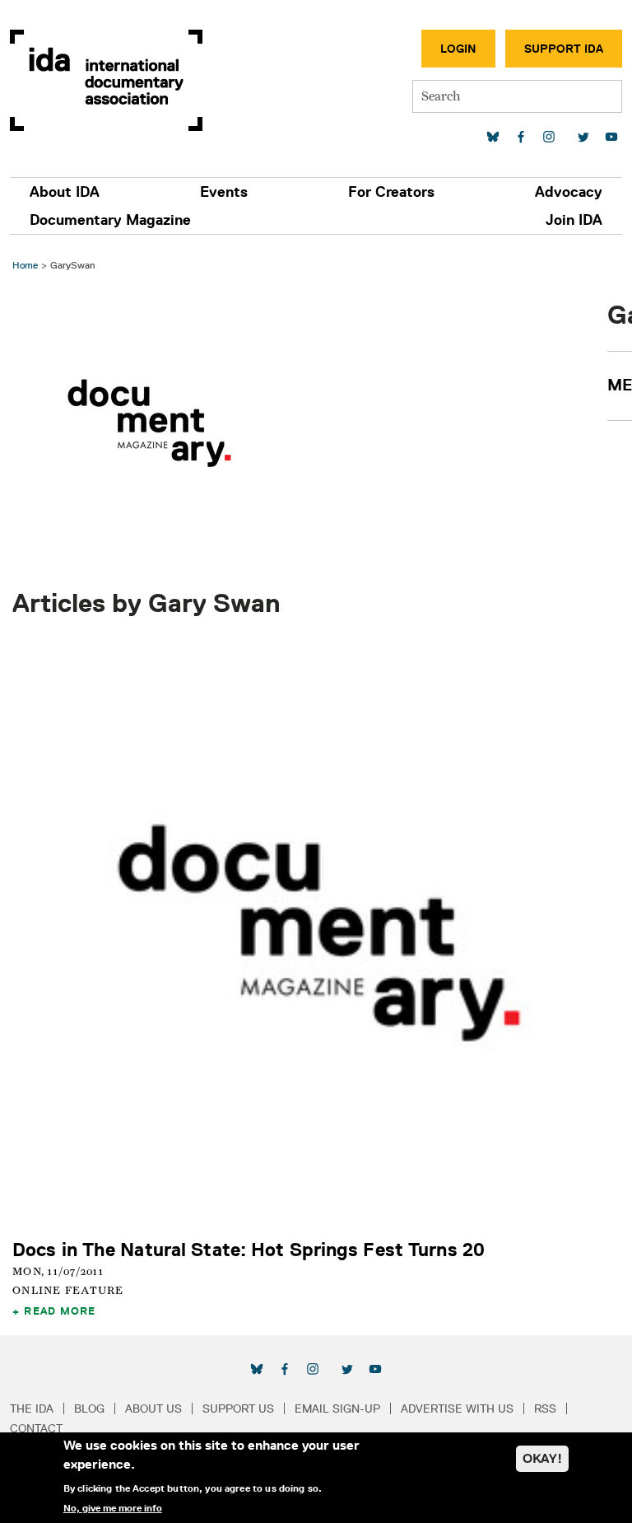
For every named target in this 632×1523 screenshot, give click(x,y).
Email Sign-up (337, 1408)
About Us (153, 1408)
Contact (36, 1428)
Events (224, 192)
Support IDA (563, 48)
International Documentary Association (106, 80)
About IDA (65, 192)
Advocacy (568, 192)
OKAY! (542, 1458)
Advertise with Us (457, 1408)
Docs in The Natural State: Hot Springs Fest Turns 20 (248, 1249)
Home (25, 265)
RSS (545, 1408)
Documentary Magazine (110, 220)
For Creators (391, 192)
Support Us (238, 1408)
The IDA (31, 1408)
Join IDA (574, 220)
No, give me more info (112, 1508)
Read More (59, 1310)
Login (458, 48)
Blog (89, 1408)
